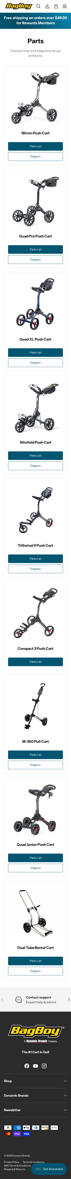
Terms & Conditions (33, 1161)
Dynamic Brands (21, 1155)
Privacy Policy (11, 1161)
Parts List (35, 146)
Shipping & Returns (14, 1169)
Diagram (35, 156)
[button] (56, 6)
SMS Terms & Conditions (17, 1165)
